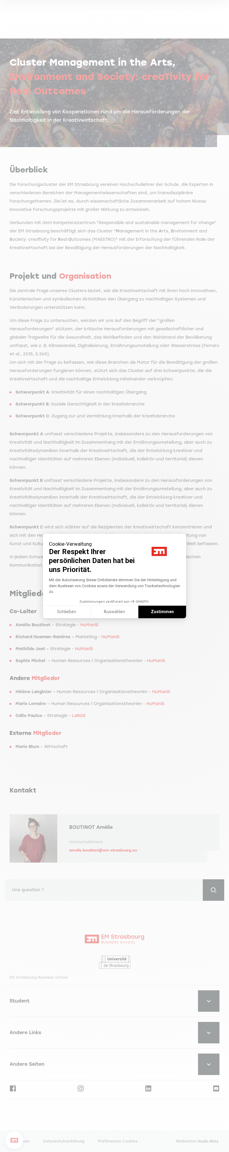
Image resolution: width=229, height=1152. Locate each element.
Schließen (66, 611)
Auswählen (114, 611)
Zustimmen (162, 611)
